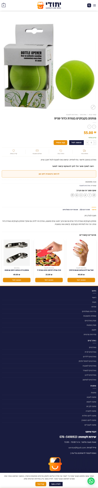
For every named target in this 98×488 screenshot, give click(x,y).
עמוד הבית (92, 114)
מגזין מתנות (91, 325)
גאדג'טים (83, 114)
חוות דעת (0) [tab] (85, 209)
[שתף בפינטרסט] (77, 195)
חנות (94, 302)
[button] (91, 481)
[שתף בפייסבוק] (90, 195)
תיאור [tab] (94, 209)
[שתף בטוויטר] (85, 195)
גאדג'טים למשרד (89, 370)
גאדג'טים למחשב (89, 379)
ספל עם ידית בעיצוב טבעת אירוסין (81, 270)
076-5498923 (68, 437)
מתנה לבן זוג (91, 406)
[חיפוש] (89, 5)
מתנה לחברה (91, 411)
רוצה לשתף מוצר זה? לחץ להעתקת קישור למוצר (73, 166)
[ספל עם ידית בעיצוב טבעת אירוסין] (81, 253)
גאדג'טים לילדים (89, 356)
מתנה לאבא (91, 397)
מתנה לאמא (91, 401)
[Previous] (96, 262)
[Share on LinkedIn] (72, 195)
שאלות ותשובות (89, 316)
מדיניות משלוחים (89, 311)
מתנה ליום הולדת (89, 415)
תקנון (94, 329)
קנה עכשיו (60, 142)
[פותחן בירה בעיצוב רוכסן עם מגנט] (17, 253)
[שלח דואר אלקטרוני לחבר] (81, 195)
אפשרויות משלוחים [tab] (70, 209)
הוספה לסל (76, 142)
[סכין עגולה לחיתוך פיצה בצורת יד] (49, 253)
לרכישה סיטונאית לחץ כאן (49, 174)
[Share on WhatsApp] (94, 195)
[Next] (2, 262)
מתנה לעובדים (90, 425)
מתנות (93, 392)
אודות (93, 306)
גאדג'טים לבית (90, 352)
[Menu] (94, 5)
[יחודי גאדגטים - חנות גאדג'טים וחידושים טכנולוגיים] (49, 5)
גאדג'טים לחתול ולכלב (87, 361)
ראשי (94, 297)
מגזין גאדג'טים (90, 320)
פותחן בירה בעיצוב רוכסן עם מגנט (17, 270)
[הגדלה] (93, 107)
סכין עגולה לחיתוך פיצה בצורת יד (49, 270)
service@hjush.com (77, 447)
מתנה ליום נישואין (89, 420)
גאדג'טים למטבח (72, 114)
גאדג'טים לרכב (90, 375)
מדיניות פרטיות (90, 334)
